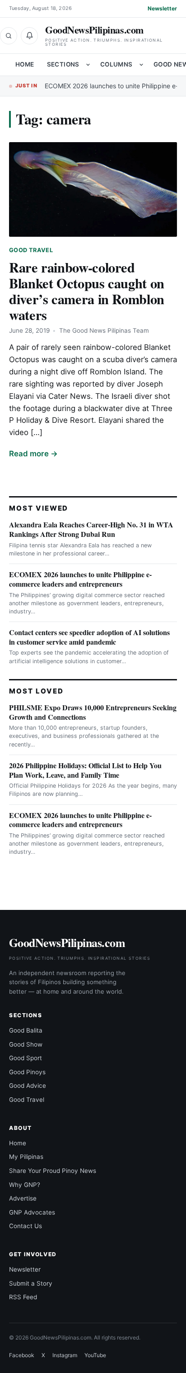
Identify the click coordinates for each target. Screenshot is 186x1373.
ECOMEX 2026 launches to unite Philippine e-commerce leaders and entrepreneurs (80, 579)
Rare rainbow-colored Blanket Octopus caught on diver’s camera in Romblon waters (86, 291)
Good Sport (25, 1058)
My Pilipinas (26, 1156)
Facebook (21, 1355)
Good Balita (25, 1030)
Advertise (23, 1198)
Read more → (33, 453)
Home (24, 64)
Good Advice (27, 1085)
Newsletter (162, 8)
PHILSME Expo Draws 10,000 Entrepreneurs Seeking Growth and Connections (93, 712)
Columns (116, 64)
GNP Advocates (32, 1212)
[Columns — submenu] (141, 65)
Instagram (64, 1355)
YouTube (95, 1355)
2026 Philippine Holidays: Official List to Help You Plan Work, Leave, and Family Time (85, 770)
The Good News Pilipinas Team (104, 330)
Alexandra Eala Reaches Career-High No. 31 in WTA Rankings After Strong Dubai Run (91, 529)
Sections (63, 64)
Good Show (25, 1044)
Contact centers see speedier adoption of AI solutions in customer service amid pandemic (89, 637)
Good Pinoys (27, 1072)
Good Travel (31, 250)
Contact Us (25, 1225)
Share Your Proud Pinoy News (52, 1170)
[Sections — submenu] (88, 65)
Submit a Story (30, 1283)
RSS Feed (23, 1297)
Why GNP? (24, 1184)
